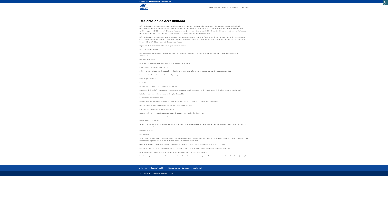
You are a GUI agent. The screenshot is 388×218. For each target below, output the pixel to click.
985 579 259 (144, 1)
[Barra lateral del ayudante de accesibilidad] (385, 2)
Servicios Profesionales (230, 7)
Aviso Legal (143, 168)
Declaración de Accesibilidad (192, 168)
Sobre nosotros (214, 7)
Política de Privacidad (156, 168)
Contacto (245, 7)
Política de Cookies (173, 168)
